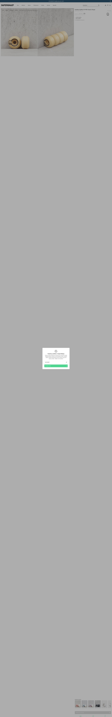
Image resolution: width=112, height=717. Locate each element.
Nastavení (47, 362)
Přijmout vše (48, 365)
